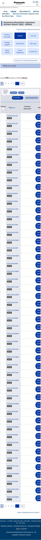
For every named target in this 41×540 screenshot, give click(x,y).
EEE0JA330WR (12, 193)
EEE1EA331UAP (12, 442)
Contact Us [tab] (33, 51)
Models (19, 16)
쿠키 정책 (35, 2)
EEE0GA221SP (12, 123)
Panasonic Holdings (34, 526)
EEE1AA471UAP (12, 287)
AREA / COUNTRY (21, 529)
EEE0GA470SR (12, 147)
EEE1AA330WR (12, 263)
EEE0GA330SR (12, 131)
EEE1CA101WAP (13, 295)
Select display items (32, 98)
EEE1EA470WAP (13, 450)
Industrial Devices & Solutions (9, 7)
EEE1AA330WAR (13, 256)
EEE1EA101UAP (12, 396)
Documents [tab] (20, 43)
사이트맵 (9, 521)
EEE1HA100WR (12, 481)
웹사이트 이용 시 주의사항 (22, 521)
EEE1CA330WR (12, 341)
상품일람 (13, 11)
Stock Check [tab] (7, 51)
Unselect (21, 92)
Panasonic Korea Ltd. (20, 526)
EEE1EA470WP (12, 458)
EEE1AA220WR (12, 248)
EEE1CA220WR (12, 318)
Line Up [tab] (33, 36)
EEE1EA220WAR (13, 404)
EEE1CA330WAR (13, 334)
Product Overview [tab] (7, 36)
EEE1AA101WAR (13, 217)
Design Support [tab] (7, 44)
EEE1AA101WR (12, 225)
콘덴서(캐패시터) (24, 11)
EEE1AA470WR (12, 279)
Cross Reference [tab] (20, 51)
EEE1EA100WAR (13, 380)
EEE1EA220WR (12, 411)
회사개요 (3, 521)
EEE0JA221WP (12, 178)
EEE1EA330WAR (13, 427)
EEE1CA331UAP (13, 349)
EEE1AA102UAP (12, 232)
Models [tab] (20, 36)
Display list (13, 92)
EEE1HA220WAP (13, 497)
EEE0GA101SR (12, 116)
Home (6, 11)
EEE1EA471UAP (12, 466)
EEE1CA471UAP (13, 372)
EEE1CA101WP (12, 302)
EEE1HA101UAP (13, 489)
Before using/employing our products (28, 512)
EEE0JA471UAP (12, 209)
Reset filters (16, 98)
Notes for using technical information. (28, 29)
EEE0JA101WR (12, 162)
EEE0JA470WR (12, 201)
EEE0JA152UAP (12, 170)
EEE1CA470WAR (13, 357)
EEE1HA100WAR (13, 474)
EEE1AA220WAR (13, 240)
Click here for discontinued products (26, 60)
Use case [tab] (33, 43)
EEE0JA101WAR (13, 155)
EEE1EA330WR (12, 435)
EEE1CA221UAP (13, 326)
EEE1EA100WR (12, 388)
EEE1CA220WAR (13, 310)
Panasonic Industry (6, 526)
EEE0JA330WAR (13, 186)
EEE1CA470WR (12, 365)
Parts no (12, 107)
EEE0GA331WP (12, 139)
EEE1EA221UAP (12, 419)
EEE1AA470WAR (13, 271)
